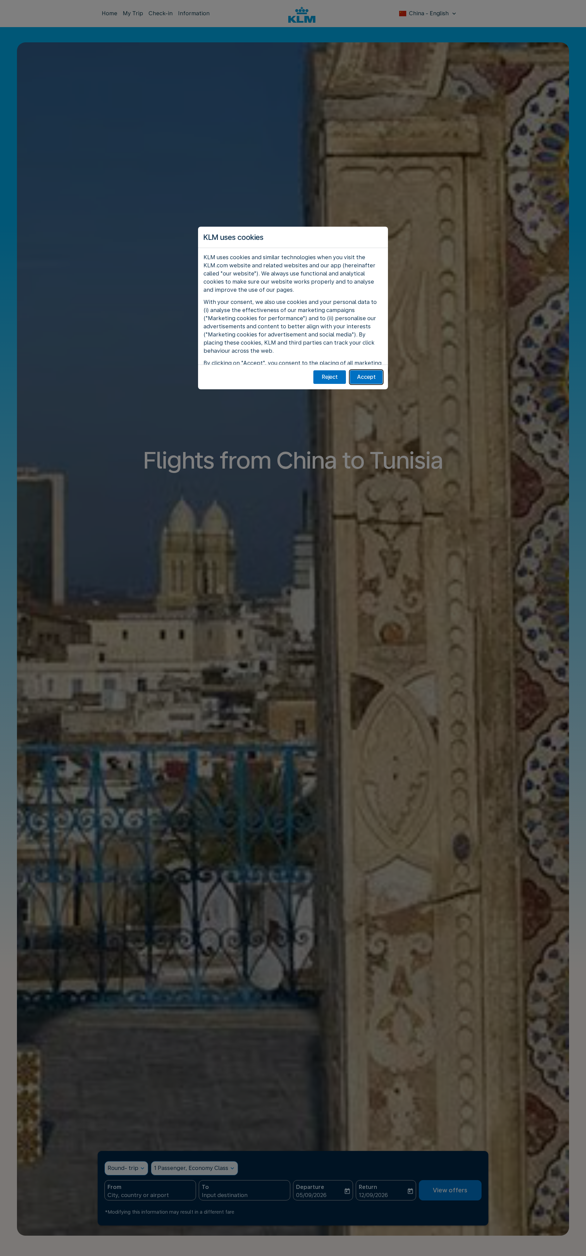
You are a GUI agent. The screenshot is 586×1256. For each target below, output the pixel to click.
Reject (330, 377)
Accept (366, 377)
